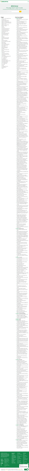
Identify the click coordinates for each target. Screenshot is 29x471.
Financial (20, 257)
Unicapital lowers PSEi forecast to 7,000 (22, 339)
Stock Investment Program (5, 51)
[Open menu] (28, 1)
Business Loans (21, 228)
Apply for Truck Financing (5, 24)
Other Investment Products (5, 44)
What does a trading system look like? (22, 442)
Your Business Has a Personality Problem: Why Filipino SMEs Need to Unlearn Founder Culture (22, 56)
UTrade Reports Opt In (5, 66)
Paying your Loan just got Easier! (21, 128)
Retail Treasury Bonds (25, 458)
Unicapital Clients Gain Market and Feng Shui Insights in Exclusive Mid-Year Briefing (22, 328)
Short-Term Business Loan (5, 49)
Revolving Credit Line (4, 47)
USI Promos (3, 64)
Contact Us (3, 27)
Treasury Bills (3, 55)
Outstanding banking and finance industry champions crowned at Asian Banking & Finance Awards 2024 (22, 351)
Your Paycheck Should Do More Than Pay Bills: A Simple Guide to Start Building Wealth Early (22, 404)
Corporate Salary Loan (5, 31)
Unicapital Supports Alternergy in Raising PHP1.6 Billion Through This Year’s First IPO (22, 213)
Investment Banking (4, 40)
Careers (3, 26)
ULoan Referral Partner (5, 61)
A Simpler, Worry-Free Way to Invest (22, 363)
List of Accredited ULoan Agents (6, 41)
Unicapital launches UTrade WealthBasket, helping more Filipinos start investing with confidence (22, 361)
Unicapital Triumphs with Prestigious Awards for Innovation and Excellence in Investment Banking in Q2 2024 (22, 317)
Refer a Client (18, 461)
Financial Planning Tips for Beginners (22, 201)
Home (2, 39)
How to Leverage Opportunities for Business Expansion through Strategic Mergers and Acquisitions (22, 163)
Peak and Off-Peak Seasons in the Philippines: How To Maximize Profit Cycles (21, 69)
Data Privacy (3, 32)
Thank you (3, 52)
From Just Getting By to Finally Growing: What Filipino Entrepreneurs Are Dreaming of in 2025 (22, 246)
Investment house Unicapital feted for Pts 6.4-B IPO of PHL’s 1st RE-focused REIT (22, 354)
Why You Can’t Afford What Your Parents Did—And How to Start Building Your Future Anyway (22, 426)
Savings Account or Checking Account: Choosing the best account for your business (22, 222)
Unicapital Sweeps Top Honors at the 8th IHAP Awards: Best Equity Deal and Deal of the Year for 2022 (22, 206)
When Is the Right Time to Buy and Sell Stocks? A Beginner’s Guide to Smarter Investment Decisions (22, 156)
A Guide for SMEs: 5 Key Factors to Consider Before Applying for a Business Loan (22, 255)
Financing (3, 36)
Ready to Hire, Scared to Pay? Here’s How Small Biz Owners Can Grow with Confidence (22, 243)
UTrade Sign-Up (4, 67)
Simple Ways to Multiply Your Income (22, 420)
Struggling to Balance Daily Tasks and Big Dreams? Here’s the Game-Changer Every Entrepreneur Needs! (22, 437)
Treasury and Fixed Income (5, 54)
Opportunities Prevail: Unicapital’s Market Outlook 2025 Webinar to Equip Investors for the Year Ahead (22, 126)
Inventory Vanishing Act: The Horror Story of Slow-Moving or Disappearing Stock (22, 79)
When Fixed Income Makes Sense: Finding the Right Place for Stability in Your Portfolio (22, 273)
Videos (3, 68)
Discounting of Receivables (5, 33)
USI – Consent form (4, 63)
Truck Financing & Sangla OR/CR (6, 56)
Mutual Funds (3, 42)
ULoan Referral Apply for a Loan (6, 60)
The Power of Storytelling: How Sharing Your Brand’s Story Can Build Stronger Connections (22, 169)
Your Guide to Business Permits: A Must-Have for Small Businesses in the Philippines (22, 182)
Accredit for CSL (4, 19)
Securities (3, 48)
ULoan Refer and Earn (5, 59)
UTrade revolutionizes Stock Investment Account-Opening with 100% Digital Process (22, 203)
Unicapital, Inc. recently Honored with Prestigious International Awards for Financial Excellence (22, 307)
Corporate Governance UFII (5, 28)
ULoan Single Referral (5, 62)
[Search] (20, 11)
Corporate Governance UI (5, 29)
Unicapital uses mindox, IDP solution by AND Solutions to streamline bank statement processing (22, 249)
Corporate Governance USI (5, 30)
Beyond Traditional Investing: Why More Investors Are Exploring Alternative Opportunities (22, 30)
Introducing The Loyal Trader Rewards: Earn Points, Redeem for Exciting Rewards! (22, 409)
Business (20, 18)
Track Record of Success (5, 53)
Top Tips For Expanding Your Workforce (22, 438)
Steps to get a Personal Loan (21, 310)
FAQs (2, 35)
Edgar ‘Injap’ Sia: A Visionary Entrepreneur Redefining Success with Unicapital (22, 130)
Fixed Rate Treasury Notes (5, 37)
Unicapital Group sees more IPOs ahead (22, 340)
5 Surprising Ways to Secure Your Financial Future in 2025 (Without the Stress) (22, 286)
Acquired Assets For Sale (5, 20)
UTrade (3, 65)
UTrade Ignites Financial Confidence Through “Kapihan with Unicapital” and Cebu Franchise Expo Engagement (22, 331)
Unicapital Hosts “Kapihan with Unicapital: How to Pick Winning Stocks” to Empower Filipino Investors (22, 321)
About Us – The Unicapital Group (6, 18)
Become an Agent (4, 25)
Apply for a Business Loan (5, 21)
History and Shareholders (5, 38)
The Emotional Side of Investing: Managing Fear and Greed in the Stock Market (22, 289)
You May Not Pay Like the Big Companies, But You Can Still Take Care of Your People (22, 51)
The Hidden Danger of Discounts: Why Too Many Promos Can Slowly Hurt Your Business (22, 59)
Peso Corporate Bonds (5, 45)
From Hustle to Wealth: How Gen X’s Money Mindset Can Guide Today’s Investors (22, 282)
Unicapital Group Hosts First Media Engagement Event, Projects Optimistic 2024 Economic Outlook (22, 176)
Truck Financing (19, 460)
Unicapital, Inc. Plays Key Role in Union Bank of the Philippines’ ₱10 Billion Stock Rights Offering (22, 187)
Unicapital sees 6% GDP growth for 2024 (22, 338)
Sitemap (3, 50)
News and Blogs (4, 43)
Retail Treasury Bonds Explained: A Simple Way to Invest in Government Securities (22, 48)
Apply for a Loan (4, 23)
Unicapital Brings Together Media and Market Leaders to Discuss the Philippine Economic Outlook (22, 38)
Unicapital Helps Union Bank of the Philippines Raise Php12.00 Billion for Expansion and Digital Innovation (21, 215)
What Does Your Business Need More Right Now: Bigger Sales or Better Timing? (22, 24)
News (20, 319)
